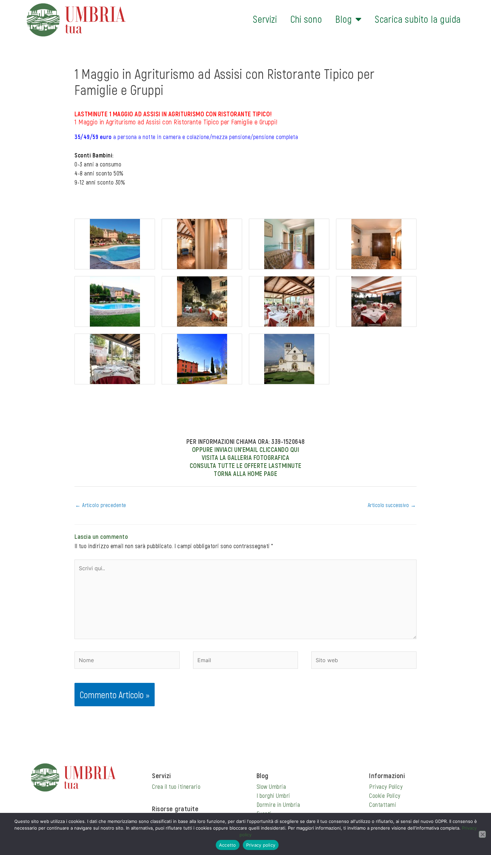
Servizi (265, 19)
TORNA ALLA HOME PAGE (245, 473)
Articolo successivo (392, 505)
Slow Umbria (271, 786)
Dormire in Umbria (278, 804)
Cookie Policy (384, 795)
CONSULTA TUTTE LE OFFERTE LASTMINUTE (246, 465)
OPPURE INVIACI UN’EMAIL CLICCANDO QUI (245, 449)
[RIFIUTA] (482, 834)
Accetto (227, 845)
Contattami (382, 804)
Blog (343, 19)
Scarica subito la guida (418, 19)
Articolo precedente (100, 505)
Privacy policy (261, 845)
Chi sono (306, 19)
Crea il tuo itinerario (176, 786)
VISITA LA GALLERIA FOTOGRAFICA (245, 457)
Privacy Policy (385, 786)
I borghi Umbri (273, 795)
